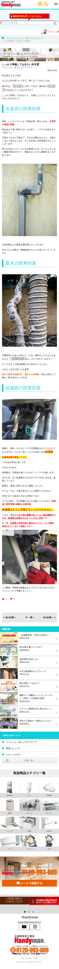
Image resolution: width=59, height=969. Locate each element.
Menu (51, 2)
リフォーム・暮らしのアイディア (17, 67)
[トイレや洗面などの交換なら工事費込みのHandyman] (29, 940)
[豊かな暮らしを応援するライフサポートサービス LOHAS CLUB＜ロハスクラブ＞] (15, 900)
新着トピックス (13, 748)
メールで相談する (31, 883)
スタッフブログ (13, 754)
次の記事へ (48, 617)
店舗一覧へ (29, 760)
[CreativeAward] (44, 901)
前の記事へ (11, 617)
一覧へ (31, 617)
